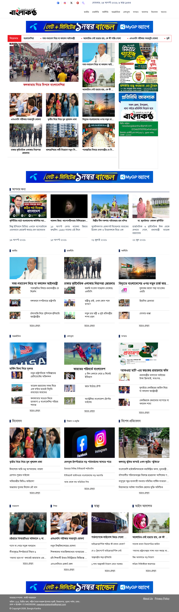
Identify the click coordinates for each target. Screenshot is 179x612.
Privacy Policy (162, 598)
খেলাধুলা (126, 12)
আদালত (145, 12)
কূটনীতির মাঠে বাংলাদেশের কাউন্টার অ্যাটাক (28, 220)
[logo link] (23, 12)
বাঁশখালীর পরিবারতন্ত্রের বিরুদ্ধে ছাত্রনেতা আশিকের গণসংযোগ (144, 475)
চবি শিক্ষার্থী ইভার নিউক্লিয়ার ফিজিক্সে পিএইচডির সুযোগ (69, 557)
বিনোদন (154, 12)
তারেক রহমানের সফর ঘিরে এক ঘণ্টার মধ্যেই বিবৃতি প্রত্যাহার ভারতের (43, 389)
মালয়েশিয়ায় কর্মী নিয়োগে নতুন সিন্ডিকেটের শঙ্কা (66, 149)
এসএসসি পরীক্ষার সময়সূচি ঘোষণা (121, 38)
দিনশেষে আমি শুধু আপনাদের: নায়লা (26, 469)
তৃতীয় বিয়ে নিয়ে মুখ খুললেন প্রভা (158, 38)
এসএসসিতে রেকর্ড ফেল (62, 563)
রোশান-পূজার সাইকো (19, 475)
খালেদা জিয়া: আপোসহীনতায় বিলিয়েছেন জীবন (71, 220)
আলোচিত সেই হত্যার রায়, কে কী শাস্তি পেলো (80, 38)
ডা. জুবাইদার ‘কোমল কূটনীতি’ (151, 220)
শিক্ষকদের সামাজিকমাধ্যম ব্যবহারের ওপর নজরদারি (69, 551)
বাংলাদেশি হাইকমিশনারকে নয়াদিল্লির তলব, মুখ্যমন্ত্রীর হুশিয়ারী (144, 469)
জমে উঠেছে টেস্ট (92, 386)
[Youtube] (78, 2)
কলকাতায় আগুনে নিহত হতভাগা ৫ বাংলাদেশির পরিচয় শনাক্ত (44, 401)
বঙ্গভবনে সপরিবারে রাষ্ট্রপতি (43, 300)
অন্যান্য (164, 12)
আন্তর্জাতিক (116, 12)
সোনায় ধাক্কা (145, 313)
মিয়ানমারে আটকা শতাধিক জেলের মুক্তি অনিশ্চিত (141, 487)
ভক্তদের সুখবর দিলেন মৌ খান (23, 487)
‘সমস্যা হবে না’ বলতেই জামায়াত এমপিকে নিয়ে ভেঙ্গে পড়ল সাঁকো (28, 557)
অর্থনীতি (105, 12)
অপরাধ (136, 12)
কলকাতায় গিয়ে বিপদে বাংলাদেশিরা (44, 85)
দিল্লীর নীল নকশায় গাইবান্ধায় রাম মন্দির (110, 220)
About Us (148, 598)
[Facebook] (58, 2)
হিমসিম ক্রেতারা (147, 300)
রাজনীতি (95, 12)
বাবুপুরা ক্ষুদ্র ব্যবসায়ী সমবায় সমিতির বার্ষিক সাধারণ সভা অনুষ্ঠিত (144, 481)
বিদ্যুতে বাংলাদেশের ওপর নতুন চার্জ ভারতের (101, 119)
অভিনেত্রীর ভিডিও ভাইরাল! (22, 481)
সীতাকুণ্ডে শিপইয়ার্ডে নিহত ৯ (23, 551)
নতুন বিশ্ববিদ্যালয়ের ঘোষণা (63, 545)
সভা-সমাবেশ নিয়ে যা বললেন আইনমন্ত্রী (36, 38)
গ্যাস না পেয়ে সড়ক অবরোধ (22, 545)
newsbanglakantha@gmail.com (51, 604)
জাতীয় (86, 12)
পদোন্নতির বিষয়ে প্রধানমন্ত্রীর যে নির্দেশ (99, 149)
